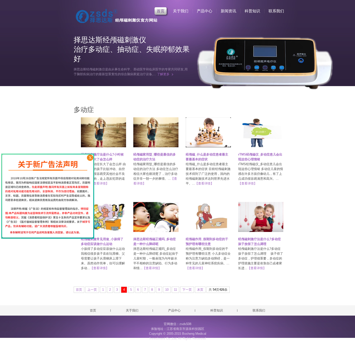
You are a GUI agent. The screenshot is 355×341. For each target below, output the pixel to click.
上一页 (92, 289)
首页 (160, 11)
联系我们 (276, 11)
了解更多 (163, 74)
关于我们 (180, 11)
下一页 (187, 289)
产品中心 (204, 11)
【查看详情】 (99, 183)
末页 (200, 289)
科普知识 (252, 11)
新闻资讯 (228, 11)
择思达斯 (116, 17)
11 (175, 289)
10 (167, 289)
